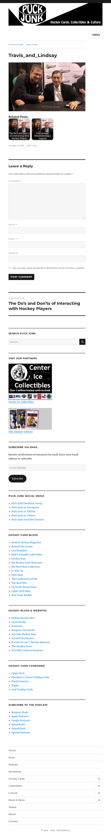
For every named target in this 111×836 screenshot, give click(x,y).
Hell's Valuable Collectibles (26, 554)
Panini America (20, 681)
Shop (12, 757)
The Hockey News (21, 646)
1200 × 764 (32, 145)
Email (13, 239)
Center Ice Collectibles (21, 401)
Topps (14, 685)
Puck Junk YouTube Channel (27, 519)
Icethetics (17, 626)
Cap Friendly (18, 622)
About (12, 814)
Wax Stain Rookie (21, 595)
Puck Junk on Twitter (23, 515)
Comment (15, 181)
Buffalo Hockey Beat (23, 617)
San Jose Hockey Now (23, 634)
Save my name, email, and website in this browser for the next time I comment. (48, 268)
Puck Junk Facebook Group (26, 503)
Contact (13, 821)
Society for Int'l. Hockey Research (30, 642)
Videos (12, 807)
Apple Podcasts (20, 716)
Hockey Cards (17, 778)
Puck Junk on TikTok (23, 511)
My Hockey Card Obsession (26, 562)
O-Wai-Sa (17, 570)
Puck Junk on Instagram (25, 507)
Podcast (13, 764)
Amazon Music (19, 712)
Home (12, 750)
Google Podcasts (20, 720)
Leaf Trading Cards (22, 689)
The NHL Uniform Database (27, 650)
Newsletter (15, 771)
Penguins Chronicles (23, 630)
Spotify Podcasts (20, 732)
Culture (13, 793)
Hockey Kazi (18, 558)
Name (13, 225)
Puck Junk (17, 574)
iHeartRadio (18, 724)
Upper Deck (18, 673)
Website (13, 253)
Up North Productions (24, 587)
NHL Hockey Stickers (21, 431)
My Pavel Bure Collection (25, 566)
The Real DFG (19, 582)
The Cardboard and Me (24, 578)
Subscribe (17, 478)
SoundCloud (18, 728)
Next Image (31, 44)
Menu (96, 34)
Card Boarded (19, 550)
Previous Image (16, 44)
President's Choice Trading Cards (30, 677)
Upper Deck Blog (20, 591)
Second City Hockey (22, 638)
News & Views (17, 800)
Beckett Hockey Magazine (26, 542)
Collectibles (15, 785)
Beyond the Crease (22, 546)
